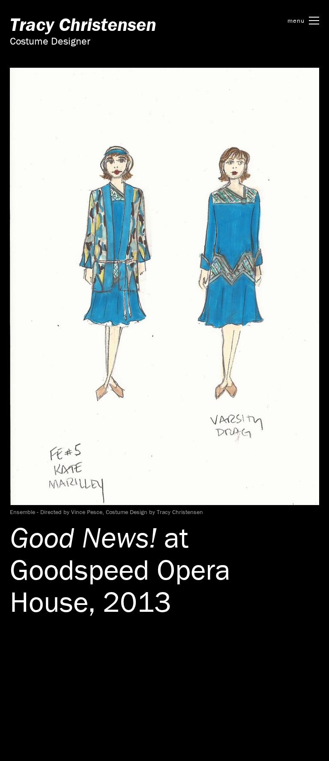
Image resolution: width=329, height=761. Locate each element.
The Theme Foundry (135, 696)
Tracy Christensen (83, 24)
